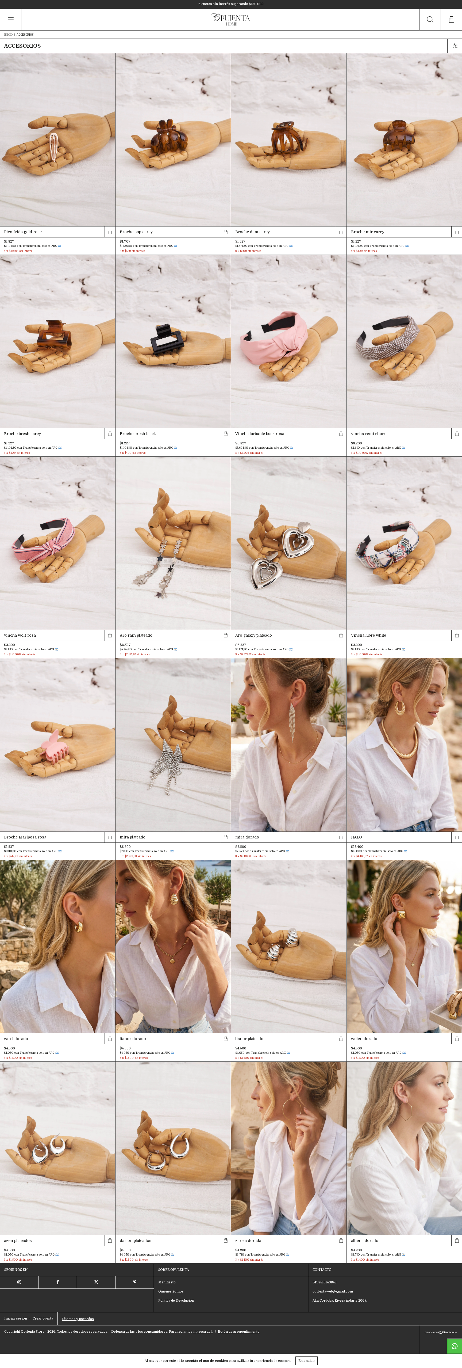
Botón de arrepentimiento (239, 1331)
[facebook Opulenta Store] (57, 1282)
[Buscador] (430, 19)
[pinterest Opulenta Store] (134, 1282)
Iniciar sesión (15, 1318)
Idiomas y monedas (78, 1319)
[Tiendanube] (441, 1333)
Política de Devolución (176, 1300)
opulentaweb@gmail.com (333, 1291)
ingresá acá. (203, 1331)
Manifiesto (167, 1282)
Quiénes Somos (171, 1291)
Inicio (8, 34)
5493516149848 (325, 1282)
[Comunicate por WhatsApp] (454, 1346)
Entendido (306, 1361)
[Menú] (10, 19)
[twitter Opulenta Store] (96, 1282)
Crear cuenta (43, 1318)
